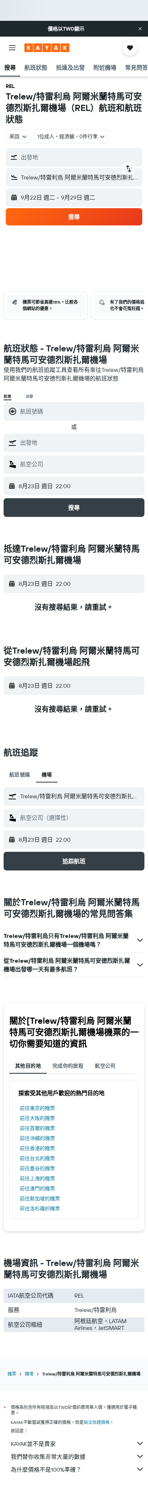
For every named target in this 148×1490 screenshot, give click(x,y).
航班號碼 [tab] (19, 774)
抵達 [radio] (7, 396)
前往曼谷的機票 (37, 1168)
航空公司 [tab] (105, 1065)
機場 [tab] (47, 774)
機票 (12, 1374)
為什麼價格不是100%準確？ (46, 1469)
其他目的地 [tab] (28, 1065)
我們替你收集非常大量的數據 (48, 1456)
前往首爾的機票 (37, 1128)
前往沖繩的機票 (37, 1138)
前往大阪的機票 (37, 1118)
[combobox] (80, 443)
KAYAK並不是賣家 (33, 1443)
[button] (140, 29)
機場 (29, 1374)
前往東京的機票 (37, 1108)
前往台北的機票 (37, 1158)
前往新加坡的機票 (40, 1198)
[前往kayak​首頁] (46, 47)
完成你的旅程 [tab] (67, 1065)
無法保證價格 (97, 1422)
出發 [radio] (30, 396)
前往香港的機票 (37, 1148)
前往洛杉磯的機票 (40, 1208)
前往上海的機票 (37, 1178)
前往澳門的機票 (37, 1188)
